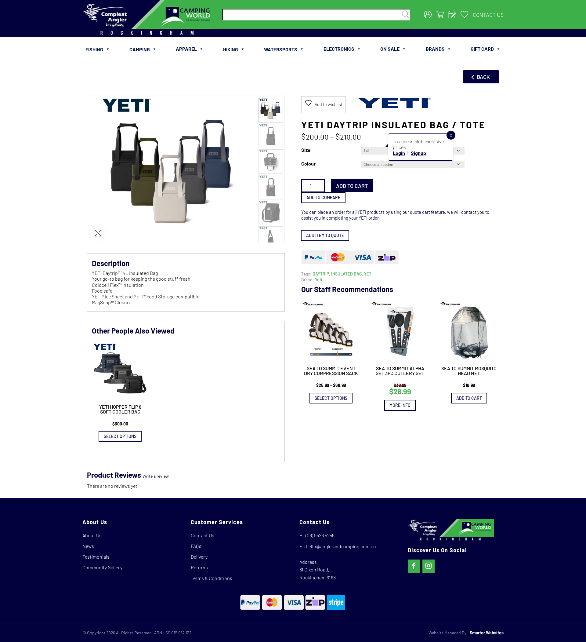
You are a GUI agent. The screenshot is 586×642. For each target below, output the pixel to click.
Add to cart (352, 185)
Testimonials (96, 557)
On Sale (390, 49)
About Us (92, 535)
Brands (435, 49)
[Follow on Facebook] (414, 566)
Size (305, 150)
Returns (199, 567)
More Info (400, 405)
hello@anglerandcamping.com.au (341, 546)
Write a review (156, 476)
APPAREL (186, 49)
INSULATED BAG (346, 273)
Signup (418, 153)
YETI (368, 273)
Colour (308, 163)
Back (483, 76)
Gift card (482, 49)
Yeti (318, 279)
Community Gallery (102, 567)
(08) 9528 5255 (320, 535)
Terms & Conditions (211, 578)
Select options (331, 398)
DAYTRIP (321, 273)
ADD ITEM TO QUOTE (325, 235)
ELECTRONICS (339, 49)
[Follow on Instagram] (428, 566)
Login (399, 153)
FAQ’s (196, 546)
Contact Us (488, 14)
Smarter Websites (487, 632)
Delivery (199, 557)
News (88, 546)
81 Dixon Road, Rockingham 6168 (317, 573)
